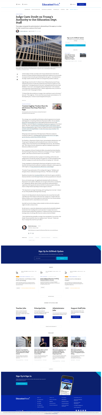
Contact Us (51, 397)
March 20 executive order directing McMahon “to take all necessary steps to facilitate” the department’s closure (41, 128)
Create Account (22, 383)
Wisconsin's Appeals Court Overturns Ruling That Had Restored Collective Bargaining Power (59, 351)
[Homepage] (51, 4)
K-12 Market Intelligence (78, 405)
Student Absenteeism (73, 276)
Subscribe (81, 4)
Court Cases (31, 237)
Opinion (63, 9)
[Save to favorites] (17, 77)
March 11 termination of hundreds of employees (44, 124)
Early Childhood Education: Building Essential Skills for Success (49, 279)
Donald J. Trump (31, 240)
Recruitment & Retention (25, 276)
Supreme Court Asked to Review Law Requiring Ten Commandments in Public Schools (22, 351)
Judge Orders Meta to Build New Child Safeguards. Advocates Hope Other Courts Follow (41, 351)
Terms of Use (48, 410)
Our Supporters (40, 405)
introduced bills (38, 175)
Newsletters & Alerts (65, 401)
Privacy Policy (55, 410)
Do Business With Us (78, 397)
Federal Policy (55, 237)
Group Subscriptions (65, 403)
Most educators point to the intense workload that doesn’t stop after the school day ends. (34, 112)
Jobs (67, 9)
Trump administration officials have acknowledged (41, 166)
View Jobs (20, 318)
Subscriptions (64, 399)
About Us (39, 397)
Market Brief (73, 9)
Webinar (32, 276)
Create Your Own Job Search (51, 326)
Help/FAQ (51, 401)
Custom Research (77, 407)
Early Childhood (43, 276)
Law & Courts (67, 53)
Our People (39, 403)
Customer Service (52, 403)
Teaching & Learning (47, 9)
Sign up (62, 258)
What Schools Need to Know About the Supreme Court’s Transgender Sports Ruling (77, 351)
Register (42, 287)
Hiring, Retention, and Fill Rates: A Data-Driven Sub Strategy (26, 279)
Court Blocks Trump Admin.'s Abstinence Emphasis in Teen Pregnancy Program (70, 57)
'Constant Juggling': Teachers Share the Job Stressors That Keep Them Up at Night (35, 108)
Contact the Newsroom (53, 405)
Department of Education (45, 237)
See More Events (51, 296)
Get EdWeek (64, 397)
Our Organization (40, 399)
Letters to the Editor (53, 399)
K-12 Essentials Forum (51, 276)
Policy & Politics (36, 9)
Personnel (37, 237)
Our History (39, 401)
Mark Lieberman (24, 31)
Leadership (27, 9)
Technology (56, 9)
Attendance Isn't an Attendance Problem (73, 279)
